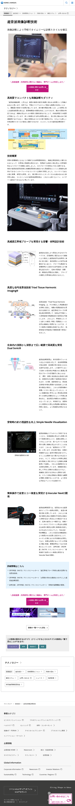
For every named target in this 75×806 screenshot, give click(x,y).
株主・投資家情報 (47, 750)
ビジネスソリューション (12, 720)
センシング (24, 725)
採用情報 (46, 755)
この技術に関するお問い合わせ (36, 88)
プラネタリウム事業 (58, 731)
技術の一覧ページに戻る (36, 628)
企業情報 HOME (9, 750)
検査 (42, 646)
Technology (26, 774)
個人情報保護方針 (9, 802)
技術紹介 (18, 704)
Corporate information (12, 769)
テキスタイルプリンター (33, 731)
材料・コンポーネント (44, 725)
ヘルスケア (13, 646)
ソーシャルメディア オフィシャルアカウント (20, 790)
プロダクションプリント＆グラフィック (44, 720)
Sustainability (9, 774)
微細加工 (33, 646)
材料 (23, 646)
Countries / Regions (46, 774)
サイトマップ (23, 802)
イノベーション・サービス (13, 736)
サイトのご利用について (11, 800)
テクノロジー (8, 704)
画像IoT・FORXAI (10, 731)
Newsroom (28, 750)
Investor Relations (53, 769)
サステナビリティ (10, 755)
